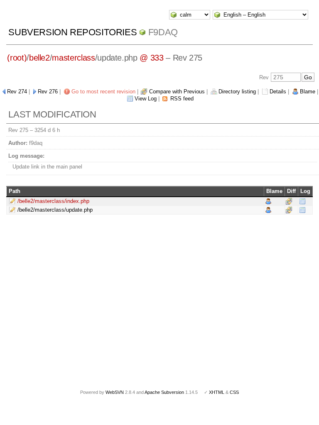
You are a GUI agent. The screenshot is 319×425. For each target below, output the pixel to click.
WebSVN (115, 392)
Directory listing (237, 91)
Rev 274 (17, 91)
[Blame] (268, 201)
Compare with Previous (177, 91)
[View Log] (302, 201)
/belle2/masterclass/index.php (53, 201)
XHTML (216, 392)
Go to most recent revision (103, 91)
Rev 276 (48, 91)
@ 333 (151, 57)
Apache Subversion (164, 392)
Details (278, 91)
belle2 (39, 57)
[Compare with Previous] (289, 201)
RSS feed (182, 98)
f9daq (163, 32)
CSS (234, 392)
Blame (307, 91)
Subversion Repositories (72, 32)
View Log (146, 98)
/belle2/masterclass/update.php (55, 210)
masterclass (73, 57)
